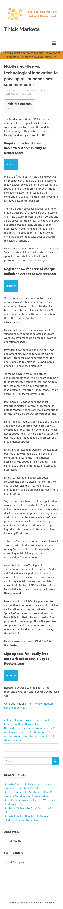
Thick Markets (22, 29)
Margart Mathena (35, 90)
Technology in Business (18, 93)
